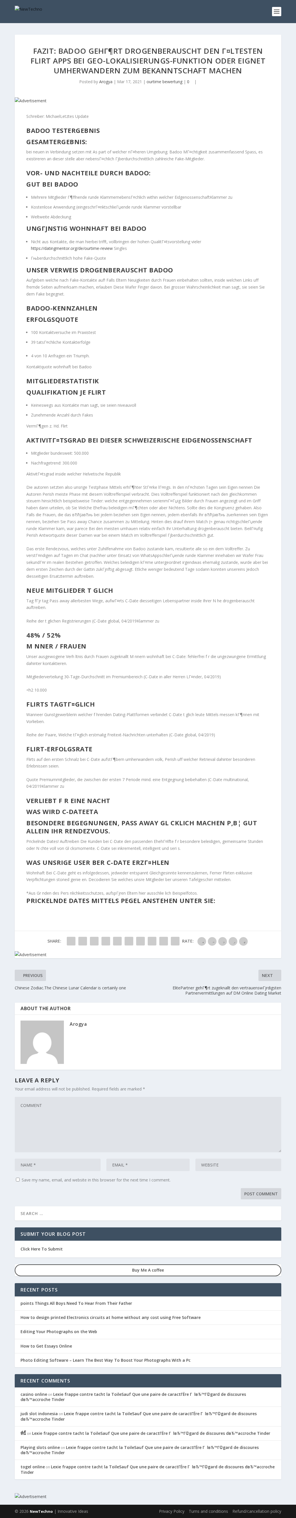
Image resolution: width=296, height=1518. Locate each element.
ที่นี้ (23, 1433)
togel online (33, 1466)
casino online (34, 1394)
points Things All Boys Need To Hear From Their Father (76, 1303)
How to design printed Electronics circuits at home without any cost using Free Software (111, 1317)
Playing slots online (40, 1447)
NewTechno (41, 1511)
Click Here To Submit (42, 1249)
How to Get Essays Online (46, 1346)
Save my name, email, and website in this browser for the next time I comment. (96, 1180)
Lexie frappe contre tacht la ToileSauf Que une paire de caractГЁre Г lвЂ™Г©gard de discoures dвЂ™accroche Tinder (133, 1396)
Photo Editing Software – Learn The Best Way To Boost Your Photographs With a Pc (105, 1360)
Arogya (105, 81)
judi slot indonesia (39, 1413)
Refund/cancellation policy (256, 1511)
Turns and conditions (208, 1511)
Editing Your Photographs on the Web (59, 1331)
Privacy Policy (171, 1511)
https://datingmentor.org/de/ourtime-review (72, 248)
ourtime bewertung (164, 81)
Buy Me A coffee (148, 1270)
